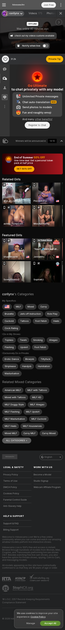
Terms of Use (10, 481)
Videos (35, 13)
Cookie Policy (38, 616)
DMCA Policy (10, 487)
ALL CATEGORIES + (16, 440)
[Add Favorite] (5, 59)
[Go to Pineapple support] (6, 588)
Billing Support (11, 530)
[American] (7, 307)
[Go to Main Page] (20, 5)
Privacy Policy (10, 474)
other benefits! (43, 119)
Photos (53, 13)
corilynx (8, 294)
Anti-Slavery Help (12, 506)
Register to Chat (37, 125)
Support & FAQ (11, 523)
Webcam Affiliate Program (47, 487)
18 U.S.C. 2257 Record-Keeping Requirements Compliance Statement (26, 601)
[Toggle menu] (4, 5)
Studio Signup (41, 481)
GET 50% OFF (24, 169)
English (48, 457)
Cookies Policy (11, 493)
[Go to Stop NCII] (23, 588)
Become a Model (42, 474)
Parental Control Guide (15, 500)
